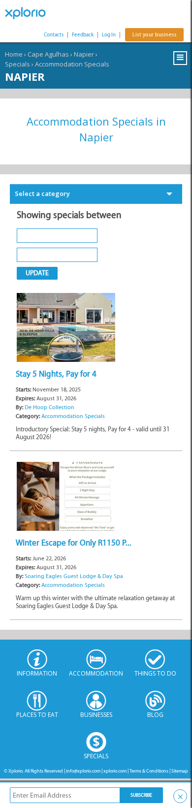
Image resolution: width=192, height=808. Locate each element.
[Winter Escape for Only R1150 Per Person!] (66, 495)
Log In (109, 35)
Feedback (83, 35)
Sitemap (179, 771)
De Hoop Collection (49, 407)
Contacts (54, 35)
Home (14, 54)
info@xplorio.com (83, 771)
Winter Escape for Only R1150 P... (73, 543)
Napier (84, 54)
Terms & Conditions (148, 771)
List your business (154, 35)
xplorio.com (115, 771)
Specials (17, 64)
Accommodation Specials (72, 64)
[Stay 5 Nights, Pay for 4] (66, 326)
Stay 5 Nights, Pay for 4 (56, 374)
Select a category (42, 193)
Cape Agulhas (48, 54)
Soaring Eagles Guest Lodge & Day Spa (74, 576)
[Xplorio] (29, 13)
